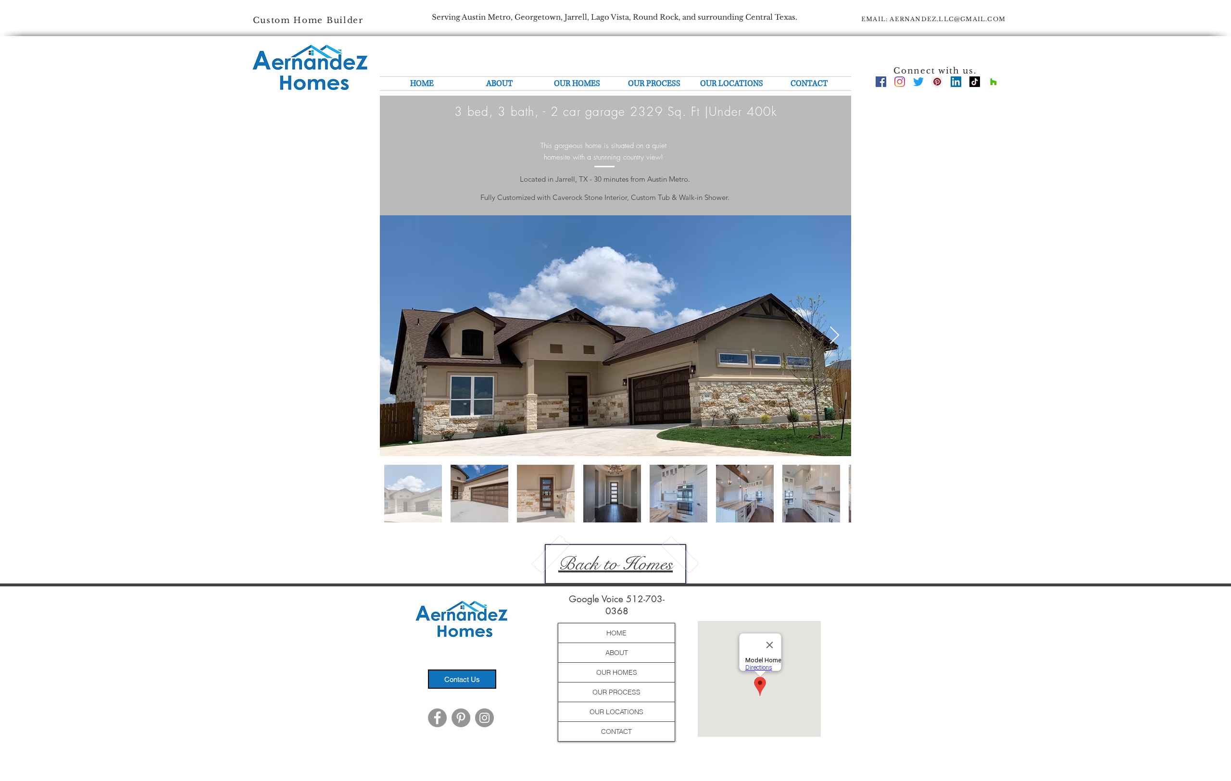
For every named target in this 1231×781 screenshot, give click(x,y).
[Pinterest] (937, 81)
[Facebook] (437, 717)
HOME (616, 633)
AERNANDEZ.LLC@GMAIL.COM (947, 19)
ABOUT (616, 652)
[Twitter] (918, 81)
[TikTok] (974, 81)
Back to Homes (615, 563)
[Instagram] (899, 81)
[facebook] (881, 81)
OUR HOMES (616, 672)
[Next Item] (834, 335)
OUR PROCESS (616, 692)
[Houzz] (993, 81)
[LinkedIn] (956, 81)
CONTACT (616, 731)
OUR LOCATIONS (616, 711)
